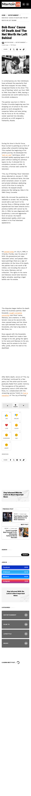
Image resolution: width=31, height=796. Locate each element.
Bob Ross (5, 454)
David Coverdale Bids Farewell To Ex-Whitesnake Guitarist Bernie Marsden (10, 534)
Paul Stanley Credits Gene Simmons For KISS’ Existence (21, 518)
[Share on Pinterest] (17, 49)
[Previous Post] (7, 517)
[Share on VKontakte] (20, 49)
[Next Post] (23, 532)
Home (3, 15)
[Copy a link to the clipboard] (23, 49)
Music (16, 514)
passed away (9, 251)
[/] (23, 4)
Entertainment (13, 15)
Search (25, 555)
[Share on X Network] (13, 49)
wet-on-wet (6, 155)
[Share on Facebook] (10, 49)
